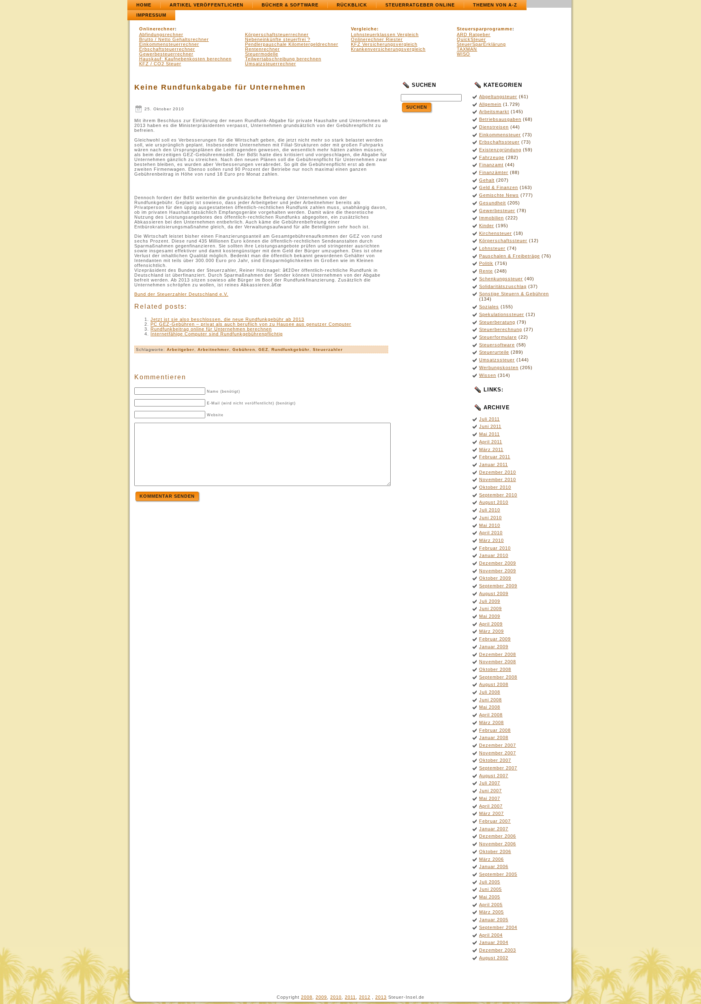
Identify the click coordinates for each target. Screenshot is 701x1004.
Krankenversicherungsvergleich (388, 49)
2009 (321, 997)
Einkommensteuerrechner (169, 44)
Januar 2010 (493, 555)
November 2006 (497, 843)
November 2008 (497, 661)
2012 (364, 997)
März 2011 (491, 449)
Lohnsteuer (492, 248)
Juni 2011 (490, 426)
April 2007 (491, 806)
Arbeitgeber (180, 349)
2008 (306, 997)
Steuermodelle (261, 54)
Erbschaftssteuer (499, 142)
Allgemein (490, 104)
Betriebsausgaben (500, 119)
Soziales (489, 306)
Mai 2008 (489, 707)
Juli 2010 (489, 509)
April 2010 (491, 532)
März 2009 (491, 631)
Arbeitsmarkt (494, 111)
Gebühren (243, 349)
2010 (336, 997)
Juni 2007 (490, 790)
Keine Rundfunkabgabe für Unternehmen (220, 87)
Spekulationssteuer (501, 314)
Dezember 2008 (497, 654)
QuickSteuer (471, 39)
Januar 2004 (493, 942)
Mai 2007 (489, 798)
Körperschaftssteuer (503, 240)
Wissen (487, 375)
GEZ (263, 349)
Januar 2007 (493, 828)
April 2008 (491, 714)
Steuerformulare (498, 337)
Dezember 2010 (497, 472)
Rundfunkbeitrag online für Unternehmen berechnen (211, 329)
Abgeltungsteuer (498, 96)
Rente (486, 271)
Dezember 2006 (497, 836)
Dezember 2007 (497, 745)
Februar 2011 (494, 456)
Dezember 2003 (497, 950)
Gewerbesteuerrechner (166, 54)
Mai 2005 (489, 896)
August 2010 (493, 502)
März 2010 (491, 540)
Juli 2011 (489, 419)
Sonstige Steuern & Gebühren (514, 293)
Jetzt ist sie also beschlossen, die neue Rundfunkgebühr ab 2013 (227, 319)
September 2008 (498, 677)
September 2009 (498, 585)
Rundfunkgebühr (290, 349)
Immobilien (491, 217)
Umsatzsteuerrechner (270, 63)
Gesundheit (492, 202)
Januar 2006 (493, 866)
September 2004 (498, 927)
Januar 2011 (493, 464)
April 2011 (490, 441)
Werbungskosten (498, 367)
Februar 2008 (495, 730)
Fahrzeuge (491, 157)
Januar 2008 (493, 737)
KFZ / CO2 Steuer (160, 63)
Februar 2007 (495, 821)
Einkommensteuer (500, 134)
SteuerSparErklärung (481, 44)
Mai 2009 (489, 616)
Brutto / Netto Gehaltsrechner (174, 39)
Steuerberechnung (500, 329)
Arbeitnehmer (213, 349)
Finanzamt (491, 164)
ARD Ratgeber (473, 34)
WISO (463, 54)
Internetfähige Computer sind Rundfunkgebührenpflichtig (217, 333)
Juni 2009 (490, 608)
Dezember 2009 (497, 563)
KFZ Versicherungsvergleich (384, 44)
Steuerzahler (328, 349)
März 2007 (491, 813)
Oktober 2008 (495, 669)
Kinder (486, 225)
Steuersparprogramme (484, 28)
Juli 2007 (489, 782)
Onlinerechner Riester (377, 39)
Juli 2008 (489, 692)
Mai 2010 (489, 525)
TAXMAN (467, 49)
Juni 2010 (490, 517)
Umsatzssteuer (497, 359)
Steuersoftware (497, 344)
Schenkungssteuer (501, 278)
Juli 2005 (489, 881)
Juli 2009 (489, 601)
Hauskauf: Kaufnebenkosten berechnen (185, 58)
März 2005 (491, 911)
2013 (381, 997)
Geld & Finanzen (498, 187)
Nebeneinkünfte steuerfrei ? (277, 39)
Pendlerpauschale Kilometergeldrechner (291, 44)
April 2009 (491, 623)
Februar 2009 (495, 638)
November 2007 (497, 752)
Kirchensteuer (495, 233)
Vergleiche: (365, 28)
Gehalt (487, 180)
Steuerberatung (497, 322)
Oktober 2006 (495, 851)
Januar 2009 (493, 646)
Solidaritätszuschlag (503, 286)
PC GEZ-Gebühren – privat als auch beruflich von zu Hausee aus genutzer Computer (251, 324)
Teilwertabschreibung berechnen (283, 58)
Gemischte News (499, 195)
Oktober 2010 (495, 487)
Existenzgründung (500, 149)
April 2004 (491, 935)
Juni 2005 (490, 889)
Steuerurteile (494, 352)
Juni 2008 (490, 699)
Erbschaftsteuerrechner (167, 49)
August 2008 (493, 684)
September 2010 (498, 494)
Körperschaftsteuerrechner (277, 34)
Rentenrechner (262, 49)
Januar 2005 (493, 919)
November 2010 (497, 479)
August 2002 (493, 957)
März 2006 (491, 859)
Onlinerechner (157, 28)
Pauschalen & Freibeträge (509, 256)
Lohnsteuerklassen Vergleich (385, 34)
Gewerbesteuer (497, 210)
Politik (486, 263)
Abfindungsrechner (161, 34)
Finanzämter (493, 172)
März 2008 (491, 722)
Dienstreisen (494, 127)
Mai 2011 (489, 434)
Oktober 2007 (495, 760)
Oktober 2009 (495, 578)
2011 (350, 997)
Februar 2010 (495, 548)
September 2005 (498, 874)
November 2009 (497, 570)
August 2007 (493, 775)
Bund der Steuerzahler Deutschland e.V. (181, 294)
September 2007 (498, 767)
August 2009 (493, 593)
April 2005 (491, 904)
